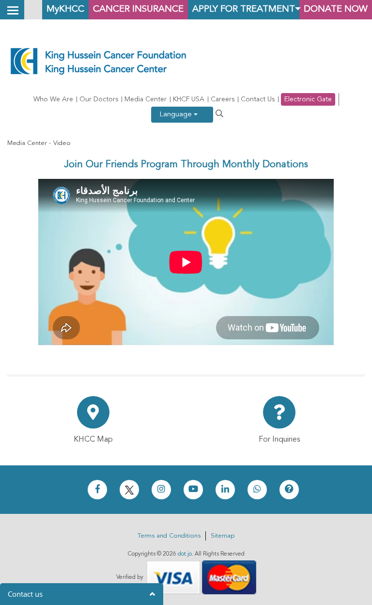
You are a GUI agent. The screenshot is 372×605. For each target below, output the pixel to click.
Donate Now (336, 9)
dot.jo (185, 554)
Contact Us (258, 99)
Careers (222, 99)
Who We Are (53, 99)
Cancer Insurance (138, 9)
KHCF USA (188, 99)
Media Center (145, 99)
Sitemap (222, 536)
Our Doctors (98, 99)
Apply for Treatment (243, 9)
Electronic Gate (308, 99)
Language (176, 114)
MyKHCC (65, 9)
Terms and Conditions (169, 536)
